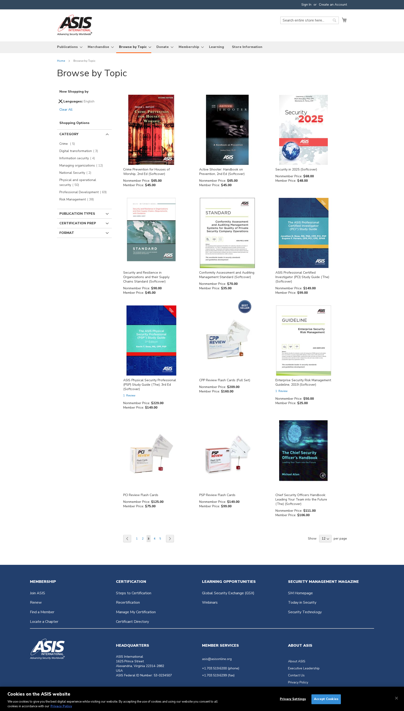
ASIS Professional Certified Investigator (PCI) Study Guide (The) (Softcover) (302, 277)
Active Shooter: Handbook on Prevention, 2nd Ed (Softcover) (222, 171)
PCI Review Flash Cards (140, 495)
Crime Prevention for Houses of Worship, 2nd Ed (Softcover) (146, 171)
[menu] (202, 47)
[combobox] (309, 20)
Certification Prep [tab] (77, 223)
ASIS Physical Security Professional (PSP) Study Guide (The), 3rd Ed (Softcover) (149, 384)
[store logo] (74, 25)
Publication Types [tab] (77, 213)
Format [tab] (66, 233)
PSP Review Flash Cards (217, 495)
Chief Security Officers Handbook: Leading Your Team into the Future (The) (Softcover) (301, 499)
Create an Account (333, 4)
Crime (68, 143)
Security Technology (305, 612)
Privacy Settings (293, 699)
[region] (202, 699)
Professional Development (84, 192)
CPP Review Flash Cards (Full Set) (224, 380)
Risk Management (78, 199)
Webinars (210, 602)
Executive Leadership (304, 668)
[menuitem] (68, 46)
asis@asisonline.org (217, 659)
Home (61, 61)
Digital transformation (80, 151)
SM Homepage (300, 593)
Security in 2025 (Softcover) (296, 169)
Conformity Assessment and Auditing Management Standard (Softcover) (226, 274)
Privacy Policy (298, 682)
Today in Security (302, 602)
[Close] (396, 698)
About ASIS (296, 661)
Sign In (306, 4)
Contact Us (296, 675)
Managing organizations (82, 165)
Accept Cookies (326, 699)
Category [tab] (68, 134)
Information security (78, 158)
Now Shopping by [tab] (73, 91)
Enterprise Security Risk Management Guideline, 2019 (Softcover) (303, 382)
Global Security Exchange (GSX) (228, 593)
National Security (76, 172)
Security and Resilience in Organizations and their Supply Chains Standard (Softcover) (146, 277)
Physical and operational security (77, 182)
